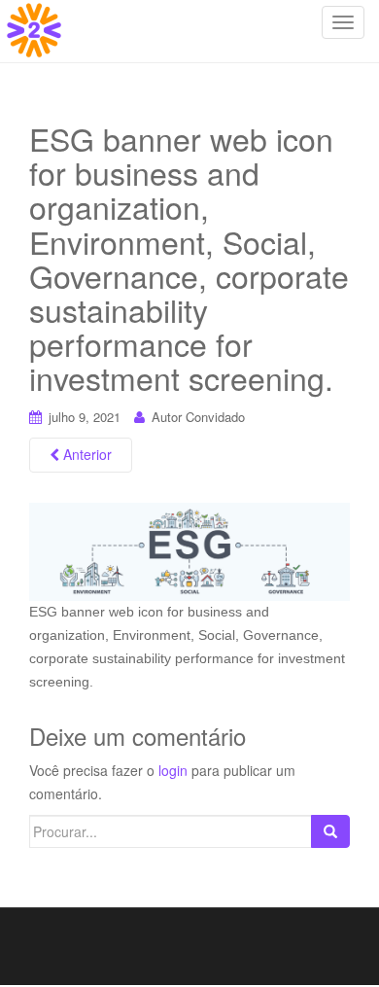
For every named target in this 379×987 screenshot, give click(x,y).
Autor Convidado (198, 416)
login (173, 770)
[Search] (330, 831)
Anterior (85, 454)
